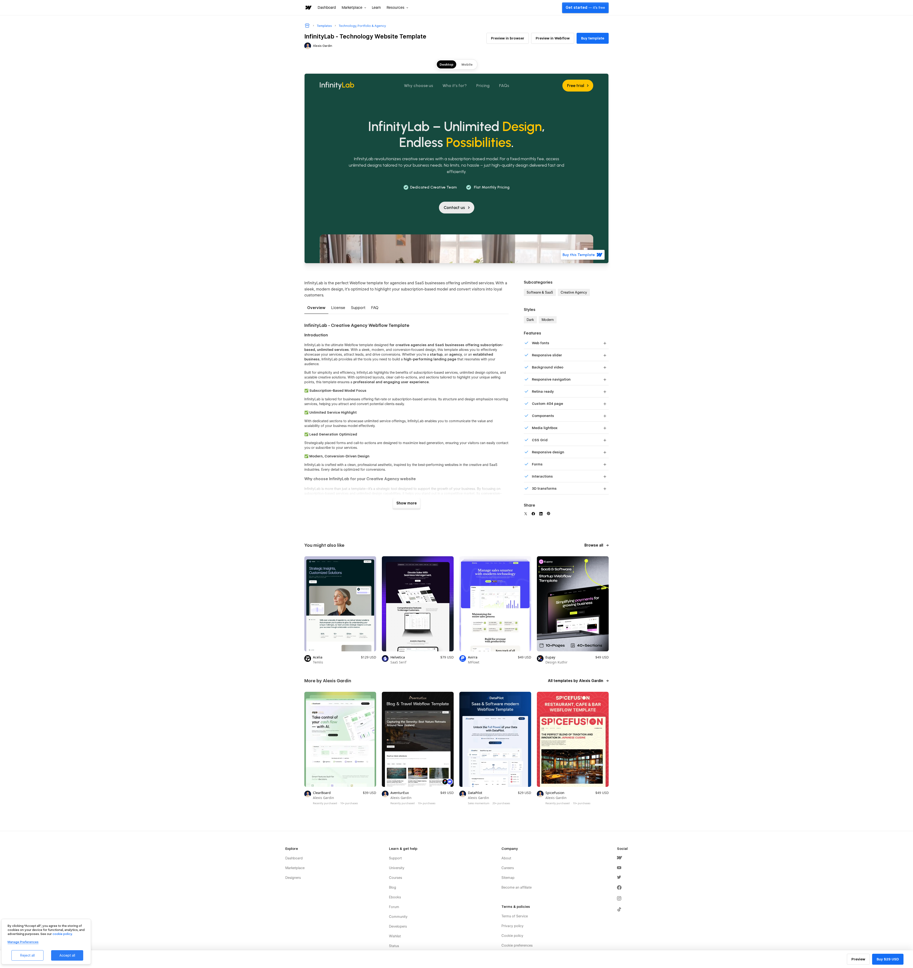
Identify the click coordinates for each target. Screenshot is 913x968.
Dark (530, 320)
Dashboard (327, 7)
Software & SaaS (540, 292)
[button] (354, 7)
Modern (548, 320)
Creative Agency (574, 292)
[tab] (316, 308)
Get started (585, 7)
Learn (376, 7)
